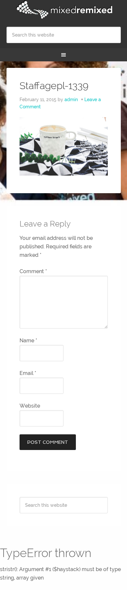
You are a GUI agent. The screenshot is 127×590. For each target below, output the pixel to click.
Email (28, 373)
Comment (33, 271)
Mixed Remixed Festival (64, 10)
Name (28, 340)
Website (30, 406)
